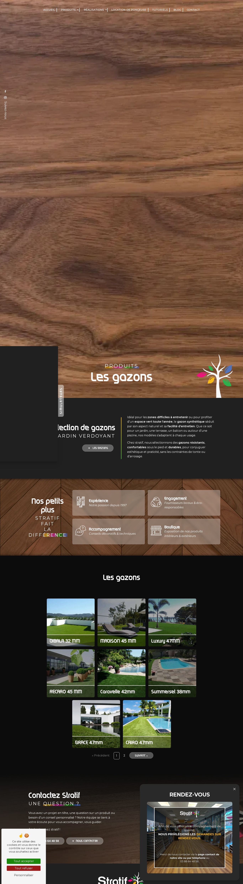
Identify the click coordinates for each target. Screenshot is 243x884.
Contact (193, 9)
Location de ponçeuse (128, 9)
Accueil (49, 9)
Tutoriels (160, 9)
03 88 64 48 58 (48, 841)
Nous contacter (87, 841)
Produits (68, 9)
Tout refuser (24, 868)
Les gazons (100, 447)
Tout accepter (24, 861)
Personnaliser (23, 875)
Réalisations (94, 9)
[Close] (234, 789)
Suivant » (141, 755)
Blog (177, 9)
